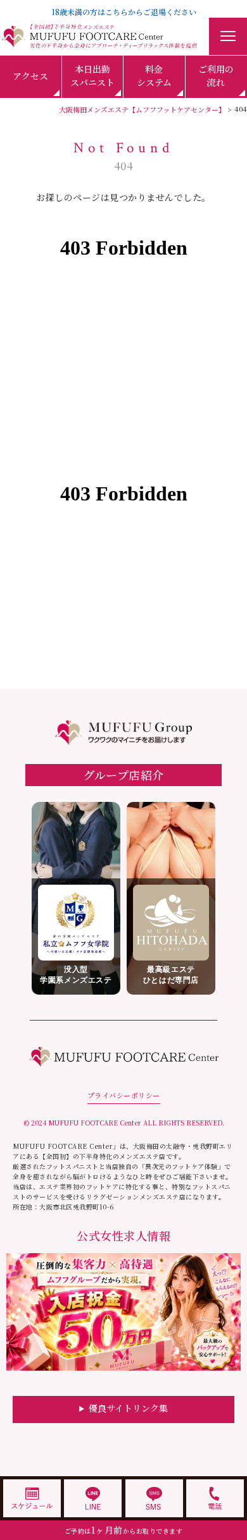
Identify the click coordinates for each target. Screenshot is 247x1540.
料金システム (154, 75)
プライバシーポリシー (123, 1095)
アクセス (30, 76)
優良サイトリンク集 (128, 1408)
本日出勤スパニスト (92, 75)
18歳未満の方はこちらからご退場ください (123, 11)
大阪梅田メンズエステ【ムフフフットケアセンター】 (142, 109)
